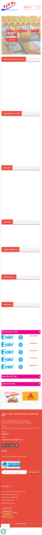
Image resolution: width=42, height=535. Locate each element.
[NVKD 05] (20, 367)
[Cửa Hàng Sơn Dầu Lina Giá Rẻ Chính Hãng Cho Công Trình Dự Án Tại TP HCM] (21, 189)
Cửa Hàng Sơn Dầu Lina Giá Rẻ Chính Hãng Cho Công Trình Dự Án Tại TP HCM (22, 211)
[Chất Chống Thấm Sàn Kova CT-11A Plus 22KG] (21, 326)
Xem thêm (12, 40)
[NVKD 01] (20, 337)
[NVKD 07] (20, 359)
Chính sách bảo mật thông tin (9, 497)
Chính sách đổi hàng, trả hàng (10, 494)
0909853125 (7, 511)
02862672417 (5, 434)
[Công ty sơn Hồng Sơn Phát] (9, 7)
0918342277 (7, 514)
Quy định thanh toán (7, 500)
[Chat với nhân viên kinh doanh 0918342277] (7, 337)
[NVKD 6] (20, 344)
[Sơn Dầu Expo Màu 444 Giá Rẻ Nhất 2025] (21, 243)
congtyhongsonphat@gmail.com (12, 440)
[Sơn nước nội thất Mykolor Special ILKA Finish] (21, 298)
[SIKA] (30, 396)
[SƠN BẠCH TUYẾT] (12, 397)
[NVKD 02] (20, 352)
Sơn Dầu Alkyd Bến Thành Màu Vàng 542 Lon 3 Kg (21, 156)
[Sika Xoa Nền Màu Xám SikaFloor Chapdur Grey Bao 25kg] (21, 271)
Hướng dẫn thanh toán (8, 503)
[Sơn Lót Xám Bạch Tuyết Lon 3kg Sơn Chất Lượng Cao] (21, 81)
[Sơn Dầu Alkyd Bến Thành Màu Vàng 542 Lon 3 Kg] (21, 135)
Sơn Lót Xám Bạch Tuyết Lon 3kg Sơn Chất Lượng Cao (21, 102)
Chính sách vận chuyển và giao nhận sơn (13, 491)
